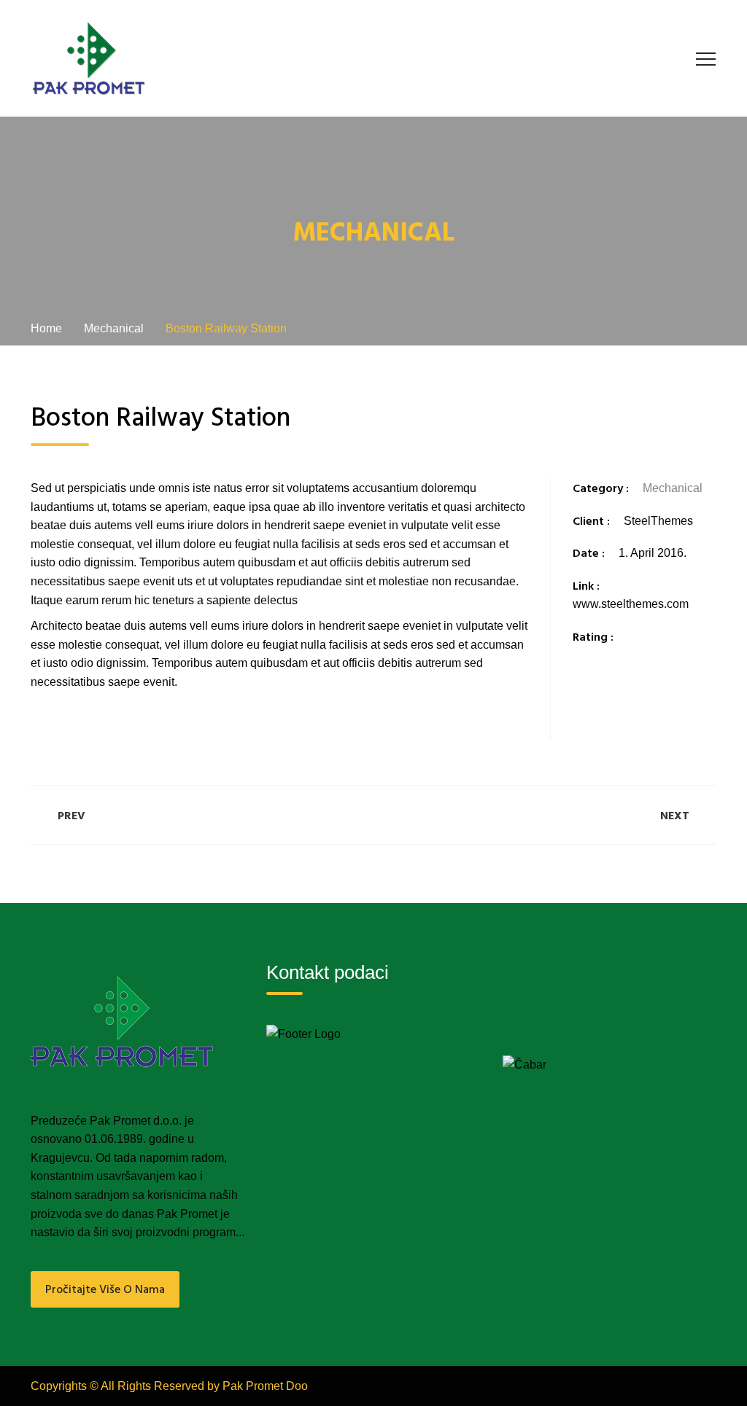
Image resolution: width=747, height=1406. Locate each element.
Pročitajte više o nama (105, 1290)
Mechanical (673, 488)
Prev (71, 816)
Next (674, 816)
